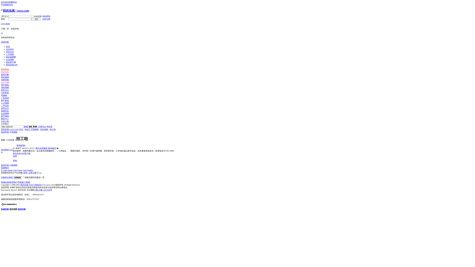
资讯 (8, 47)
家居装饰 (5, 69)
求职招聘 (5, 88)
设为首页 (5, 2)
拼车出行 (10, 52)
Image (10, 170)
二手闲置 (10, 54)
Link (15, 170)
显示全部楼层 (41, 148)
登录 (25, 173)
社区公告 (5, 121)
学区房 (49, 127)
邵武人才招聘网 (32, 129)
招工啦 (53, 129)
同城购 (4, 95)
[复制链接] (20, 145)
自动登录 (38, 16)
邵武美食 (5, 72)
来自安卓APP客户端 (21, 153)
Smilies (30, 170)
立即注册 (46, 19)
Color (5, 170)
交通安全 (42, 127)
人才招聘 (5, 103)
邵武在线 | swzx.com (9, 129)
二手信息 (5, 106)
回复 (15, 156)
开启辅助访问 (7, 5)
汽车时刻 (5, 93)
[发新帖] (13, 132)
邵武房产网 (11, 62)
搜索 (26, 127)
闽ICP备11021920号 (43, 190)
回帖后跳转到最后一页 (35, 177)
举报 (15, 161)
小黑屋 (27, 182)
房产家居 (5, 101)
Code (25, 170)
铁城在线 (5, 182)
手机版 (21, 182)
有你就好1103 (7, 150)
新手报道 (5, 116)
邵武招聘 (44, 129)
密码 (3, 19)
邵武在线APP (12, 65)
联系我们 (13, 182)
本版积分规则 (7, 177)
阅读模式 (52, 148)
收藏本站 (13, 2)
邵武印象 (5, 75)
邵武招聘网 (11, 57)
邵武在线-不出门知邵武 (30, 185)
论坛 (10, 49)
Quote (19, 170)
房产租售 (5, 85)
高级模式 (5, 168)
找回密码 (46, 16)
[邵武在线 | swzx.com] (15, 10)
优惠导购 (5, 80)
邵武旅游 (5, 77)
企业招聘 (10, 60)
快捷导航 (5, 42)
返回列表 (5, 132)
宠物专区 (5, 111)
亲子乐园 (5, 82)
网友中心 (5, 119)
